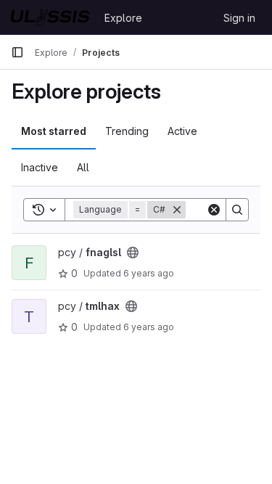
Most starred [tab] (53, 131)
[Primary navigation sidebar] (17, 52)
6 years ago (148, 273)
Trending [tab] (127, 131)
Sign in (239, 18)
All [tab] (83, 167)
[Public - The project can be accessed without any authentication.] (133, 252)
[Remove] (177, 209)
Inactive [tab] (39, 167)
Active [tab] (182, 131)
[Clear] (214, 209)
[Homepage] (50, 17)
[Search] (237, 209)
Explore (123, 18)
